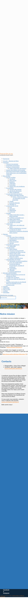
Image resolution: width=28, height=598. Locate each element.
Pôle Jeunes (12, 180)
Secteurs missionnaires (12, 167)
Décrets (11, 243)
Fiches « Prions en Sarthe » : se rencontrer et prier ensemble (20, 198)
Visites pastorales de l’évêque (17, 168)
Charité (11, 201)
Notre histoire (13, 249)
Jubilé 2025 (9, 224)
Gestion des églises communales (15, 170)
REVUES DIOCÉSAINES (9, 273)
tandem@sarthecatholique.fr (14, 347)
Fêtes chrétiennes (14, 192)
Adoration (12, 209)
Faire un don (6, 289)
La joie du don (10, 285)
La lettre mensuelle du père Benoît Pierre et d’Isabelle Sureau (16, 282)
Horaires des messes (15, 189)
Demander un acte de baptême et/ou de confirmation (18, 261)
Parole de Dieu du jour (6, 153)
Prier (10, 207)
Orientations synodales (15, 221)
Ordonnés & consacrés (12, 244)
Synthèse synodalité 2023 (16, 218)
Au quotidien (10, 188)
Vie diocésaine (10, 247)
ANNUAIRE (12, 246)
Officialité (11, 270)
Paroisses (6, 162)
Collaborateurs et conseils (16, 238)
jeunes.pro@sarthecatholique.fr (13, 368)
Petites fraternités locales (16, 195)
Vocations (12, 179)
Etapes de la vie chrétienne (17, 186)
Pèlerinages (12, 210)
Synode (8, 213)
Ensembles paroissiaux (12, 165)
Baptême (12, 182)
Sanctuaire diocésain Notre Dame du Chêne (17, 255)
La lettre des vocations (12, 277)
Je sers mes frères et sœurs (14, 194)
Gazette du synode (14, 222)
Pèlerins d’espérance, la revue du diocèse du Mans (17, 229)
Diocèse (5, 234)
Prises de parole (14, 241)
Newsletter (6, 292)
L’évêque (8, 235)
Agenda (5, 286)
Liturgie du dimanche (15, 191)
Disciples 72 (12, 204)
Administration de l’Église (13, 259)
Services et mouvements (16, 250)
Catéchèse (12, 183)
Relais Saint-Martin (14, 219)
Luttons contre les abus (16, 258)
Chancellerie (12, 268)
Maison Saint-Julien (14, 253)
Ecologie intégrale (14, 203)
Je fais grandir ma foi (12, 206)
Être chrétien (6, 176)
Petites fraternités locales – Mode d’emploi (17, 215)
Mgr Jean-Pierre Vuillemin (16, 237)
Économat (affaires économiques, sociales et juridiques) (16, 265)
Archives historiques (15, 271)
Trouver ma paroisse (12, 164)
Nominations (13, 240)
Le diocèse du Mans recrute (17, 252)
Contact (5, 291)
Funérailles (12, 185)
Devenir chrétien (10, 177)
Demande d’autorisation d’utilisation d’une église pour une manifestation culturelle (16, 173)
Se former (12, 212)
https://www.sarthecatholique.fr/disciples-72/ (15, 354)
